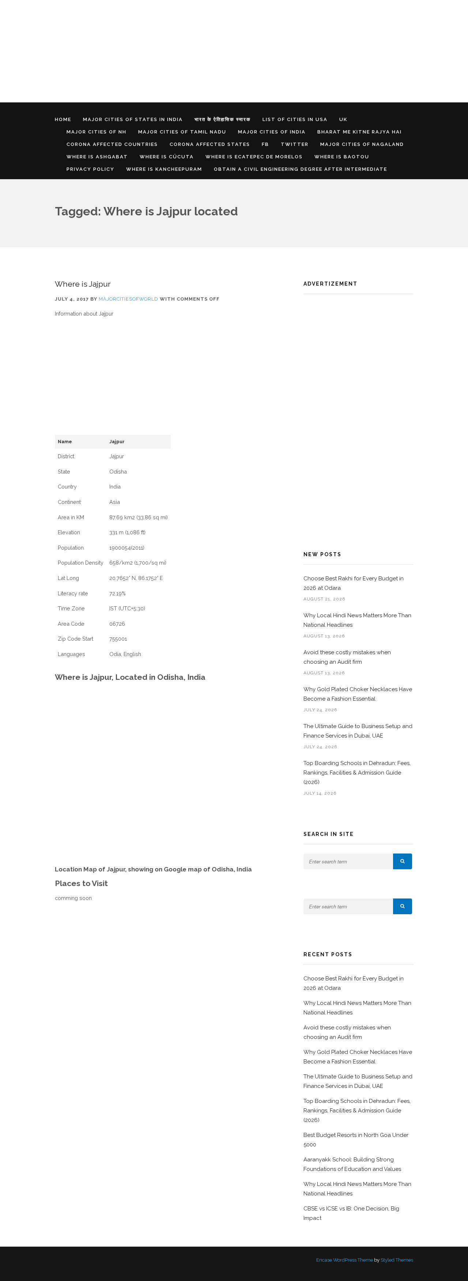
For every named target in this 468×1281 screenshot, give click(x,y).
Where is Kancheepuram (164, 169)
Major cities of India (272, 132)
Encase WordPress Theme (344, 1260)
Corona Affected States (210, 144)
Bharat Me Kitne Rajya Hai (359, 132)
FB (265, 144)
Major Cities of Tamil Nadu (182, 132)
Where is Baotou (341, 156)
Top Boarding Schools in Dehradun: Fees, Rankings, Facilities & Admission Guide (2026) (357, 772)
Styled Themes (397, 1260)
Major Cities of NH (97, 132)
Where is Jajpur (82, 284)
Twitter (295, 144)
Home (63, 119)
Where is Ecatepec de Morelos (254, 156)
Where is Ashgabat (97, 156)
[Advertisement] (219, 51)
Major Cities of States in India (133, 119)
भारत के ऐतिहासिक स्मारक (223, 119)
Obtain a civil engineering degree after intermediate (300, 169)
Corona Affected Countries (112, 144)
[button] (402, 861)
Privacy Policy (90, 169)
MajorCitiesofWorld (128, 299)
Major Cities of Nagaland (362, 144)
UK (343, 119)
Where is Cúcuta (167, 156)
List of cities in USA (295, 119)
